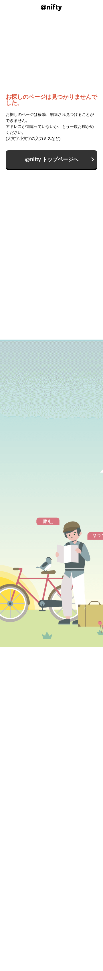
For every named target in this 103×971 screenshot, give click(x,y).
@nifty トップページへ (51, 159)
